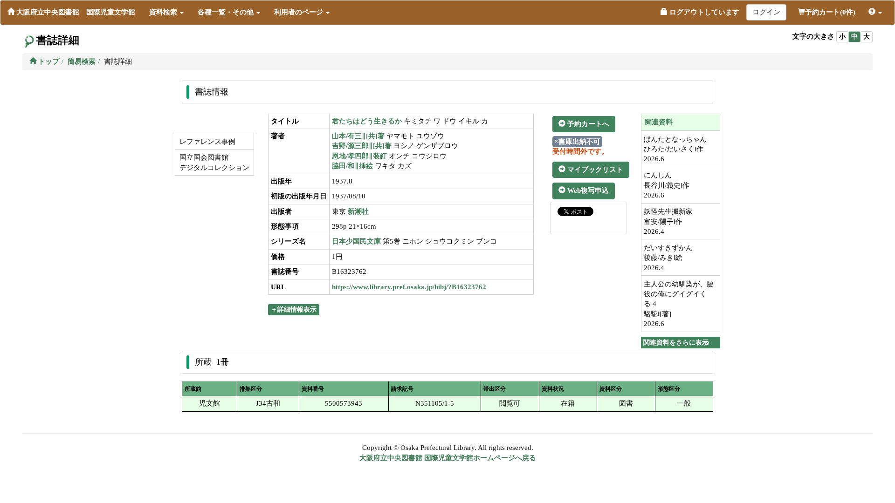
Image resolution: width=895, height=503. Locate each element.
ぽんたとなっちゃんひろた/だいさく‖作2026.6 (675, 149)
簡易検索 (82, 61)
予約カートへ (587, 124)
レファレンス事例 (206, 141)
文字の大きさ (813, 36)
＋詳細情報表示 (294, 309)
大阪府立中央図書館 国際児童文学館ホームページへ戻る (447, 458)
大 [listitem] (866, 36)
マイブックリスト (594, 169)
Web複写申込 (587, 190)
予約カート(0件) (830, 12)
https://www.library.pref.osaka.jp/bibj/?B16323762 (409, 287)
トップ (47, 61)
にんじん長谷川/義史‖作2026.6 (666, 185)
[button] (166, 12)
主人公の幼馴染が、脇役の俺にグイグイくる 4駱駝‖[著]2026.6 (679, 304)
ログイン (766, 12)
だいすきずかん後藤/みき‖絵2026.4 (668, 258)
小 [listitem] (842, 36)
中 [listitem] (854, 36)
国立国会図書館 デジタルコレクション (213, 162)
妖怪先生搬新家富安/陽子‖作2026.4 (668, 221)
